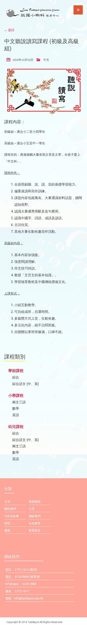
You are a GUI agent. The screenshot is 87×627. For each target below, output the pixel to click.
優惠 (7, 530)
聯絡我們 (35, 516)
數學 (15, 408)
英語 (15, 415)
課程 (7, 523)
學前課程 (15, 370)
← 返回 (9, 30)
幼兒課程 (15, 426)
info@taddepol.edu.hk (28, 598)
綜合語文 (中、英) (25, 384)
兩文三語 (19, 402)
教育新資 (35, 530)
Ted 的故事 (11, 516)
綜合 (15, 377)
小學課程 (15, 395)
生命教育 (35, 523)
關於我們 (10, 508)
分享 (32, 508)
